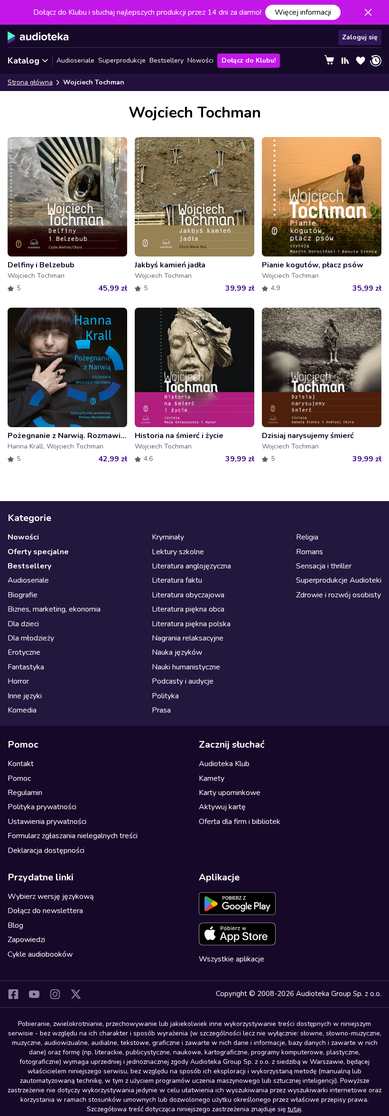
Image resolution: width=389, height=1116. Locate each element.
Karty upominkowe (229, 792)
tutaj (294, 1109)
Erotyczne (24, 652)
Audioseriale (75, 60)
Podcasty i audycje (182, 681)
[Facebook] (13, 994)
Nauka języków (177, 652)
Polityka (165, 696)
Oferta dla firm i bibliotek (239, 821)
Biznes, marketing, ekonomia (54, 609)
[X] (76, 994)
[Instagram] (55, 994)
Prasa (161, 710)
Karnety (211, 778)
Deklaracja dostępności (46, 850)
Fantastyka (26, 667)
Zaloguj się (360, 37)
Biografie (22, 595)
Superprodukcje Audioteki (338, 580)
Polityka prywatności (42, 807)
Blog (15, 925)
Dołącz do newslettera (45, 911)
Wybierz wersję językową (50, 896)
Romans (309, 552)
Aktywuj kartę (222, 807)
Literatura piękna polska (191, 624)
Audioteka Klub (224, 764)
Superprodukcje (122, 60)
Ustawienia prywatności (47, 821)
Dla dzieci (23, 624)
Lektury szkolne (178, 552)
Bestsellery (166, 60)
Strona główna (30, 82)
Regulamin (25, 792)
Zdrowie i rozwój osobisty (338, 595)
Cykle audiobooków (40, 954)
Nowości (200, 60)
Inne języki (25, 696)
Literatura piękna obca (188, 609)
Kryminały (168, 537)
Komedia (22, 710)
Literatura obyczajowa (188, 595)
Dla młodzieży (31, 638)
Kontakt (21, 764)
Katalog (23, 60)
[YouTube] (34, 994)
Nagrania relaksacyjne (187, 638)
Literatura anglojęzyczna (191, 566)
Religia (307, 537)
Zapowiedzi (26, 939)
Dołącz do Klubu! (249, 60)
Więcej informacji (303, 12)
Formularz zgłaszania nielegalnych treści (73, 836)
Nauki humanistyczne (186, 667)
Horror (18, 681)
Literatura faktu (177, 580)
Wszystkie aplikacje (231, 959)
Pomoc (19, 778)
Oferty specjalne (38, 552)
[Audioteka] (38, 37)
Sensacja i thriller (324, 566)
